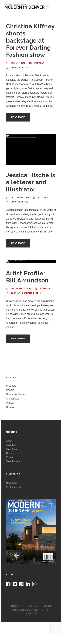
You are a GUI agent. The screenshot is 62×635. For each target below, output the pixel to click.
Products (11, 385)
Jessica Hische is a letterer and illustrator (30, 182)
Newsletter (11, 483)
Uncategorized (19, 67)
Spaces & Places (15, 394)
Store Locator (13, 461)
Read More (18, 117)
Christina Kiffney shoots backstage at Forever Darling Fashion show (30, 40)
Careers (10, 453)
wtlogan (39, 63)
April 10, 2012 (18, 63)
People (37, 293)
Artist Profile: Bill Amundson (27, 277)
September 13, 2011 (21, 288)
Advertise (11, 445)
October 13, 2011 (20, 197)
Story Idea (11, 449)
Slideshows (12, 398)
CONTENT (16, 293)
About (9, 441)
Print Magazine (14, 487)
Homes (10, 407)
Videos (10, 403)
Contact (10, 457)
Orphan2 (27, 293)
